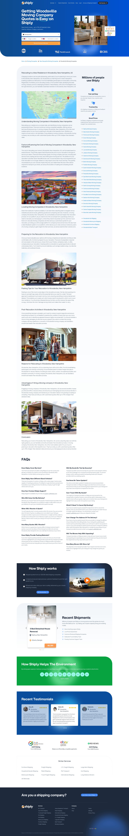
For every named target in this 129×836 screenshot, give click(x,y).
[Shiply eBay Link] (94, 828)
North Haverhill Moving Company (92, 206)
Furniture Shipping (27, 767)
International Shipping (67, 775)
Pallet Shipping (45, 771)
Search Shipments (62, 3)
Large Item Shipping (87, 767)
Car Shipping (85, 771)
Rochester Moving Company (90, 144)
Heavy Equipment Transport (61, 808)
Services (52, 3)
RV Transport (41, 808)
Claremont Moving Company (90, 156)
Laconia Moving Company (90, 150)
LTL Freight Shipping (67, 767)
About (73, 808)
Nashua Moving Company (90, 129)
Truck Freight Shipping (48, 775)
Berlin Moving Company (89, 162)
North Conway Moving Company (91, 185)
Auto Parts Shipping (43, 810)
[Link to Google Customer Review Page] (35, 743)
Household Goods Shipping (30, 771)
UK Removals (25, 779)
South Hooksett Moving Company (92, 167)
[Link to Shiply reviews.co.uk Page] (93, 743)
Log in (80, 3)
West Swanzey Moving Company (92, 191)
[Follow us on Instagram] (92, 828)
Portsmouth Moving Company (91, 135)
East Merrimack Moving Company (92, 176)
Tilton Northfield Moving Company (92, 179)
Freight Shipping (46, 767)
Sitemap (90, 810)
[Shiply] (27, 3)
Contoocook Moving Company (91, 188)
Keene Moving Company (89, 147)
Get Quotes (102, 3)
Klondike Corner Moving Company (92, 194)
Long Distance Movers (87, 775)
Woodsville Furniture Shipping (91, 224)
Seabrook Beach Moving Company (92, 200)
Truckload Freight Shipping (44, 813)
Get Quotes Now (42, 592)
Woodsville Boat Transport (90, 227)
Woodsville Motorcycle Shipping (92, 221)
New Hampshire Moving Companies (49, 61)
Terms (89, 808)
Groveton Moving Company (90, 203)
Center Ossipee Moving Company (92, 209)
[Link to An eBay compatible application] (64, 743)
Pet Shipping (41, 815)
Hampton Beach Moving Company (92, 182)
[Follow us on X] (89, 828)
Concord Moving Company (90, 141)
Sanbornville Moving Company (91, 197)
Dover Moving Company (89, 138)
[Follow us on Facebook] (90, 828)
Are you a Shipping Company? (90, 3)
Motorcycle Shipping (28, 775)
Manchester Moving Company (91, 132)
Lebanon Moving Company (90, 153)
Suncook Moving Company (90, 170)
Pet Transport (65, 771)
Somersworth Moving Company (91, 159)
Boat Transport (58, 822)
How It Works (71, 3)
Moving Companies (32, 61)
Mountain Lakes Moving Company (92, 212)
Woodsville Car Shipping (89, 218)
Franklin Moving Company (90, 165)
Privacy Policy (91, 813)
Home (23, 61)
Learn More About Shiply (88, 795)
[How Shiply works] (87, 580)
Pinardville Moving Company (90, 173)
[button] (57, 628)
